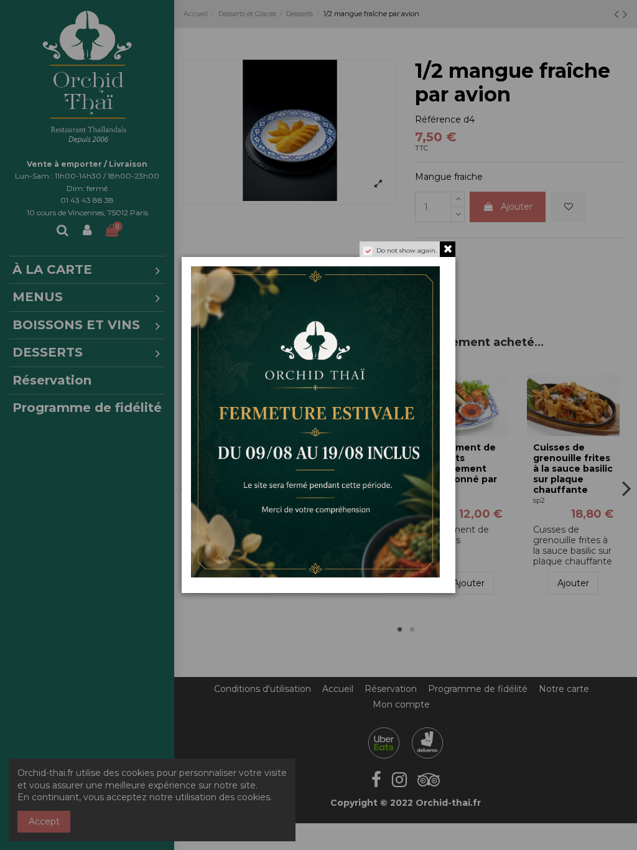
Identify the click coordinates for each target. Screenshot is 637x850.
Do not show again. (406, 250)
